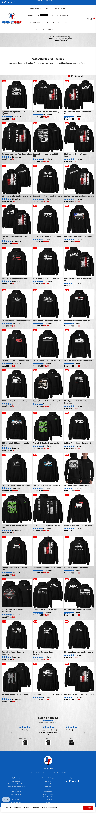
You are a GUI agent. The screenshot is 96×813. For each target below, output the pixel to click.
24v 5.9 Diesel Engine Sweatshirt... (16, 278)
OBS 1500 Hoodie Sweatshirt (76, 568)
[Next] (28, 94)
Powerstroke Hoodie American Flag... (79, 694)
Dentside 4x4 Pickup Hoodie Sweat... (47, 236)
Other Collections (53, 22)
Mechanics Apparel (60, 15)
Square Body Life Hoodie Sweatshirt (47, 401)
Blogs (48, 802)
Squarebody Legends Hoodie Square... (13, 113)
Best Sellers (39, 29)
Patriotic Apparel (34, 22)
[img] (48, 720)
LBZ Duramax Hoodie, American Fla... (48, 610)
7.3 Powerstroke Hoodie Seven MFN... (14, 526)
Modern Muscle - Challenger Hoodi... (79, 525)
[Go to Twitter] (8, 2)
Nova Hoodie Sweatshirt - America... (47, 321)
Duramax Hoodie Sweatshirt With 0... (79, 321)
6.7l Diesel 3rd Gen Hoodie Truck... (15, 401)
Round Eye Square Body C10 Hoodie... (13, 653)
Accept (88, 808)
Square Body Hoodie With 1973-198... (46, 155)
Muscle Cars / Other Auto (56, 8)
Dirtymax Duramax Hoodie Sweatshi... (43, 653)
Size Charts (48, 786)
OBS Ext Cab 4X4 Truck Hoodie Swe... (48, 485)
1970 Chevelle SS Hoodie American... (16, 321)
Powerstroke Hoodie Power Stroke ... (48, 568)
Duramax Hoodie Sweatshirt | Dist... (47, 525)
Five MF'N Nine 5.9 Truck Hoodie (46, 443)
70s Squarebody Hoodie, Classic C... (78, 485)
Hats (67, 22)
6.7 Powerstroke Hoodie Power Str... (16, 196)
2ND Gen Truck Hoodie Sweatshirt (78, 361)
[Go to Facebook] (3, 2)
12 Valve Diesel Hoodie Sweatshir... (16, 361)
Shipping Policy (48, 794)
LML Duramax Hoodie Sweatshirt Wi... (15, 237)
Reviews (48, 789)
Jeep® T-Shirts (37, 15)
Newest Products (55, 29)
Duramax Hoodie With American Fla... (15, 695)
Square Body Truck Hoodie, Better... (47, 196)
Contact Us (48, 783)
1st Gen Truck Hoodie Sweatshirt (77, 443)
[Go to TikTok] (11, 2)
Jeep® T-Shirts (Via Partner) (16, 786)
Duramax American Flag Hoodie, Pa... (17, 154)
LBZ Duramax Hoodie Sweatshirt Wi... (77, 113)
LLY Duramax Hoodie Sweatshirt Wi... (77, 155)
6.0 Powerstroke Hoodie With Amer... (79, 196)
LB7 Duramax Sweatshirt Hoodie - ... (79, 610)
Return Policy (48, 791)
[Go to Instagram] (5, 2)
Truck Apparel (35, 8)
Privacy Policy (48, 799)
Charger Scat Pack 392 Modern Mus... (14, 569)
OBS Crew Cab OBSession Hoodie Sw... (15, 444)
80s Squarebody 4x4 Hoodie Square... (75, 402)
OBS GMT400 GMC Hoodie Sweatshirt (12, 611)
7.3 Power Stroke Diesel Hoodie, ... (47, 112)
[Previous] (5, 94)
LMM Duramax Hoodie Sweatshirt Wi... (78, 279)
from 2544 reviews (47, 722)
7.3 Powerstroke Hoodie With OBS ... (47, 694)
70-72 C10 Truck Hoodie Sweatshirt (16, 485)
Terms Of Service (48, 797)
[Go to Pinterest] (14, 2)
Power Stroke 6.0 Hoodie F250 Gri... (47, 361)
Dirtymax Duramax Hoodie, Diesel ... (78, 652)
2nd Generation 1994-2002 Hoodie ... (79, 236)
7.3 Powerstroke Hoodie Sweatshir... (48, 278)
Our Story (48, 781)
